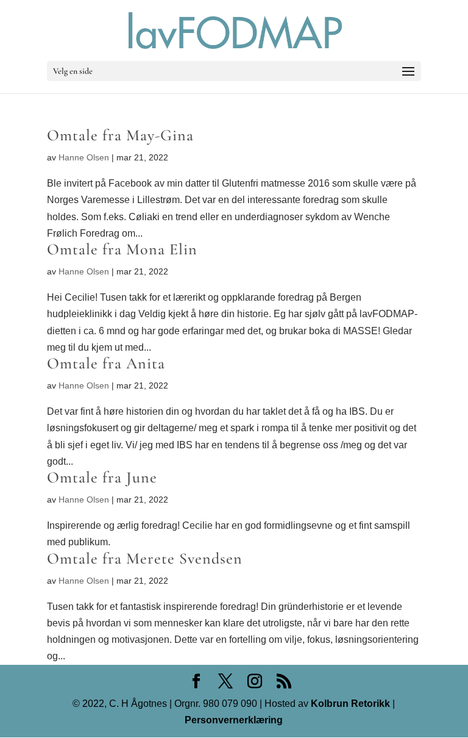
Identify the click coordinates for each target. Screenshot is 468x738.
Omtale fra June (102, 477)
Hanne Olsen (83, 157)
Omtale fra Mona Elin (122, 249)
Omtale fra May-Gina (120, 135)
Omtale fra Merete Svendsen (145, 558)
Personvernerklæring (234, 720)
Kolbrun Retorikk (349, 703)
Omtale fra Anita (106, 363)
